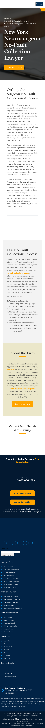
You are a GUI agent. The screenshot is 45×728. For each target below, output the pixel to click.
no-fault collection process (18, 273)
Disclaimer (34, 716)
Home (6, 18)
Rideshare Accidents (11, 584)
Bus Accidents (9, 576)
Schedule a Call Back (22, 493)
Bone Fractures (9, 620)
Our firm (10, 369)
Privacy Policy (12, 716)
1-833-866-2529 (26, 480)
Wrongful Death (9, 623)
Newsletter (7, 658)
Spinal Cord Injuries (10, 626)
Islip (5, 653)
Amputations (8, 629)
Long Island (34, 701)
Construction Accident (12, 602)
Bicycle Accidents (10, 587)
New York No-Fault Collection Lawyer (17, 21)
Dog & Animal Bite (10, 605)
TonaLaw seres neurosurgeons (22, 389)
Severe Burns (8, 632)
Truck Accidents (9, 573)
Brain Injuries (8, 617)
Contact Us (8, 644)
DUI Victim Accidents (11, 578)
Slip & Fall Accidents (11, 596)
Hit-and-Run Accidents (12, 581)
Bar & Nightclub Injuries (12, 599)
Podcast (6, 650)
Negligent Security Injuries (13, 608)
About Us (7, 641)
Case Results (8, 647)
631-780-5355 (9, 693)
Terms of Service (23, 716)
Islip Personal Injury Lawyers (15, 688)
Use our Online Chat (22, 502)
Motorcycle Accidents (11, 570)
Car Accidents (8, 567)
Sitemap (7, 656)
